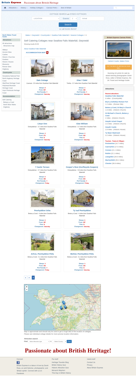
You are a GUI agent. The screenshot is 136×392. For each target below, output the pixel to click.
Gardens (5, 59)
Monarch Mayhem (58, 370)
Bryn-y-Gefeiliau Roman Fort (116, 102)
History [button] (23, 8)
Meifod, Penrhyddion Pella (82, 254)
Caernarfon (109, 147)
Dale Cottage (42, 80)
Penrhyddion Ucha (42, 210)
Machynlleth (110, 160)
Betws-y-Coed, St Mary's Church (118, 107)
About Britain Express (95, 367)
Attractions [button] (13, 8)
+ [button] (26, 287)
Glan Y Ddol (82, 80)
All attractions (7, 43)
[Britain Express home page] (11, 2)
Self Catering (6, 100)
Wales (27, 35)
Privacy (89, 365)
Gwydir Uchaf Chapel (113, 121)
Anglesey (5, 69)
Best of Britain (66, 8)
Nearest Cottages (77, 35)
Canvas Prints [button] (51, 8)
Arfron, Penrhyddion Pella (42, 254)
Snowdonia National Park (11, 76)
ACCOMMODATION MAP (35, 52)
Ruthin (108, 153)
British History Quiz (59, 365)
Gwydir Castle (110, 127)
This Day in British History (61, 373)
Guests (66, 18)
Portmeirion (110, 143)
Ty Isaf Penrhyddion (82, 210)
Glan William (82, 124)
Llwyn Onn (42, 124)
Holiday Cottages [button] (36, 8)
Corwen (108, 150)
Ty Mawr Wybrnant (112, 133)
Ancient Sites (7, 52)
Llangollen (109, 157)
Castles (5, 54)
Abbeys (5, 50)
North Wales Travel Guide (9, 36)
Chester (108, 163)
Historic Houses (8, 62)
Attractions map (8, 46)
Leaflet (83, 329)
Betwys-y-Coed (8, 102)
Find (26, 341)
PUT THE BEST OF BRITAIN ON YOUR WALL (119, 67)
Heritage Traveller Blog (60, 362)
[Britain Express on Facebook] (18, 362)
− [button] (26, 289)
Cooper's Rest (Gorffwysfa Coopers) (82, 167)
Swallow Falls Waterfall (60, 35)
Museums (5, 64)
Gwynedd (35, 35)
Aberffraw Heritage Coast (11, 83)
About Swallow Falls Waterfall (35, 49)
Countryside (45, 35)
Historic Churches (8, 57)
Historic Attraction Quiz (60, 367)
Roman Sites (6, 67)
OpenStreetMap (90, 329)
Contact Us (91, 362)
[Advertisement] (11, 140)
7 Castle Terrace (42, 167)
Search (68, 24)
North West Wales (9, 104)
